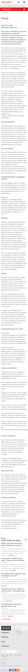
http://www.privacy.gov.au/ (9, 528)
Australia (5, 646)
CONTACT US (4, 659)
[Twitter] (13, 671)
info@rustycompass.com (8, 516)
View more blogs (6, 619)
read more (11, 555)
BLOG (11, 539)
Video (6, 6)
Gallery (9, 6)
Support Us (21, 6)
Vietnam (4, 637)
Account (18, 3)
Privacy (3, 661)
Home (2, 6)
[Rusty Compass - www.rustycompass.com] (8, 2)
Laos (3, 642)
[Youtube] (15, 671)
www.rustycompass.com (9, 27)
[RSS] (18, 671)
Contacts (24, 3)
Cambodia (5, 633)
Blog (13, 6)
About (16, 6)
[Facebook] (10, 671)
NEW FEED (4, 663)
